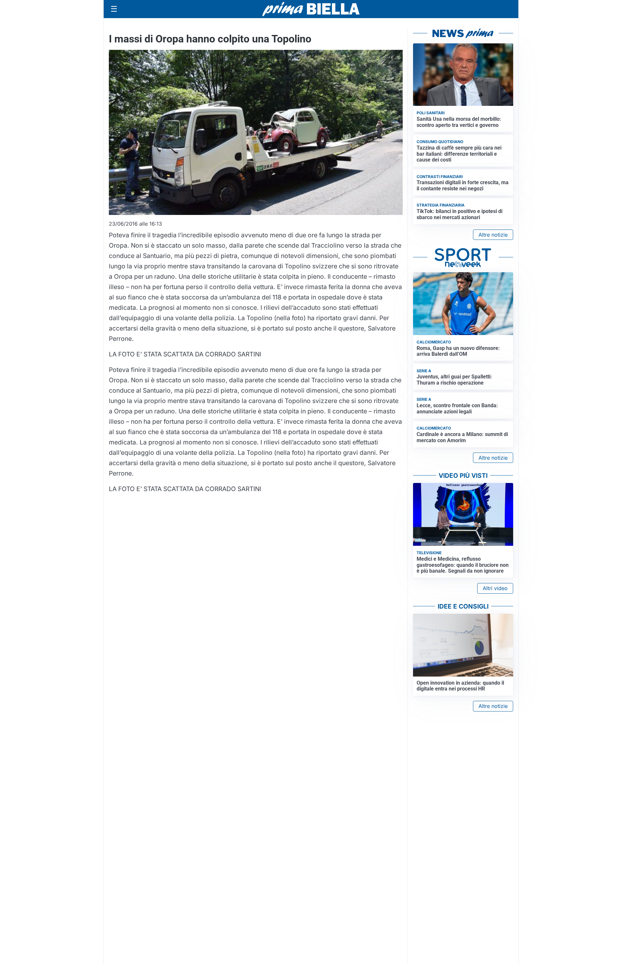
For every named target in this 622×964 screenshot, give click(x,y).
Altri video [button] (495, 588)
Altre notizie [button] (493, 234)
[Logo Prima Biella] (311, 9)
